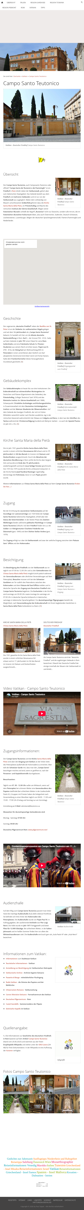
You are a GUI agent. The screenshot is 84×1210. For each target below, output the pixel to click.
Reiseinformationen (69, 1168)
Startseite (16, 76)
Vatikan (24, 76)
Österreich (38, 1161)
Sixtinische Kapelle (13, 1009)
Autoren (9, 1050)
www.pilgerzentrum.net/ (37, 830)
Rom (14, 191)
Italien (50, 1165)
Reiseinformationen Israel (34, 1168)
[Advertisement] (42, 26)
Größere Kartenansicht (42, 306)
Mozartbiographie (62, 1162)
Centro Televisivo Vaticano (16, 994)
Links (29, 1200)
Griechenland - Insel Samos (21, 1172)
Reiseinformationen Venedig (20, 1165)
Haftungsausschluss (42, 1202)
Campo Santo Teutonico (37, 76)
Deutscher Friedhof (51, 626)
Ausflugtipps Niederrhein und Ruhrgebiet (55, 1158)
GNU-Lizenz (43, 1044)
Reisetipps (16, 1162)
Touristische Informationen (16, 963)
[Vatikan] (68, 915)
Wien (48, 1162)
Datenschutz (70, 1200)
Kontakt (47, 1200)
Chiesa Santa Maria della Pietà (15, 573)
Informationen (12, 959)
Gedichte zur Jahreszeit (20, 1158)
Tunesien (60, 1165)
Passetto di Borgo (13, 977)
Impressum (57, 1200)
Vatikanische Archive (14, 973)
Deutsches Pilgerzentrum (16, 999)
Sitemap (22, 1200)
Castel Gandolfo (12, 1004)
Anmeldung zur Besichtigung (17, 968)
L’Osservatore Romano (15, 990)
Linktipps (38, 1200)
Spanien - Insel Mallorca (51, 1172)
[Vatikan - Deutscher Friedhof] (68, 187)
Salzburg (27, 1162)
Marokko (42, 1165)
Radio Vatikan (11, 982)
